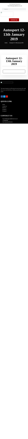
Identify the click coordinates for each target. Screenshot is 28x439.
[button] (26, 13)
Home (6, 42)
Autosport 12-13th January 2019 (16, 42)
